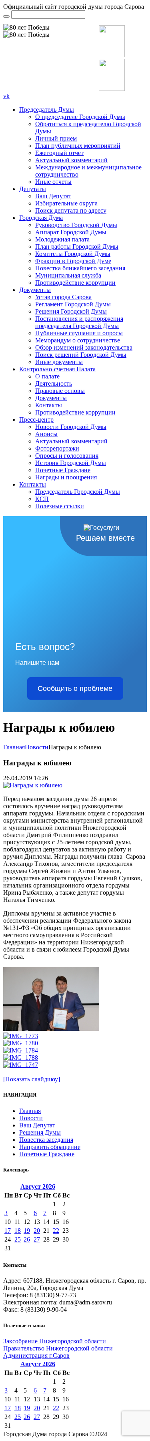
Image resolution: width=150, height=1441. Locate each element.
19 (27, 1230)
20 (37, 1230)
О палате (47, 376)
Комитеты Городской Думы (72, 253)
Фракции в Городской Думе (73, 261)
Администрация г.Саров (36, 1355)
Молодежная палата (62, 239)
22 (56, 1230)
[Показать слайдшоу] (31, 1079)
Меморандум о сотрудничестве (77, 340)
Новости (36, 747)
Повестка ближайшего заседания (80, 268)
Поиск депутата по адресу (70, 210)
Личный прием (56, 138)
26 (27, 1239)
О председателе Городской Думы (80, 116)
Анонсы (46, 434)
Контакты (48, 405)
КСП (42, 498)
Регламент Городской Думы (73, 304)
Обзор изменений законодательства (83, 347)
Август (37, 1186)
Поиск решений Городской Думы (80, 354)
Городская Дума (41, 217)
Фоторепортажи (57, 448)
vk (6, 96)
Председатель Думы (46, 109)
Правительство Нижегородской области (58, 1348)
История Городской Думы (70, 462)
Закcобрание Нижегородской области (54, 1341)
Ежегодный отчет (59, 152)
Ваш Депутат (53, 196)
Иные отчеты (53, 181)
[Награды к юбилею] (32, 785)
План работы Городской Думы (76, 246)
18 (17, 1230)
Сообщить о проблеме (75, 688)
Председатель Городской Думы (77, 491)
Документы (35, 289)
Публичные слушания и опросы (79, 333)
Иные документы (59, 361)
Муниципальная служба (68, 275)
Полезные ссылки (59, 506)
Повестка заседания (46, 1139)
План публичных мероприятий (77, 145)
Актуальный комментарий (71, 160)
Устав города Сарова (63, 297)
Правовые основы (60, 390)
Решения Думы (40, 1132)
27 (37, 1239)
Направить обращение (49, 1146)
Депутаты (32, 188)
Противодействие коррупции (75, 282)
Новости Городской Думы (70, 426)
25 (17, 1239)
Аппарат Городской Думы (70, 232)
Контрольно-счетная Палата (57, 369)
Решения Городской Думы (71, 311)
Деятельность (53, 383)
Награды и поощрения (66, 477)
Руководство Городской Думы (76, 224)
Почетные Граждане (62, 470)
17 (7, 1230)
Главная (14, 747)
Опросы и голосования (66, 455)
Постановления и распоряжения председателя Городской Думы (79, 322)
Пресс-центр (36, 419)
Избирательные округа (66, 203)
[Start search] (6, 16)
